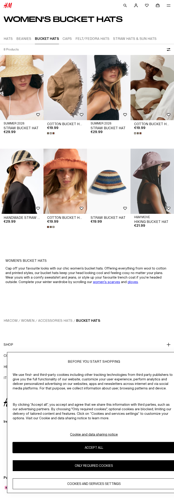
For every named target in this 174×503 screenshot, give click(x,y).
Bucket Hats (88, 320)
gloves (133, 282)
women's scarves (106, 282)
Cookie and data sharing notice (94, 434)
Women (27, 320)
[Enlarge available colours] (51, 133)
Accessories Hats (55, 320)
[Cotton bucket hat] (65, 87)
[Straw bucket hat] (22, 87)
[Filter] (167, 49)
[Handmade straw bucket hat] (22, 181)
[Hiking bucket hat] (152, 181)
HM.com (10, 320)
